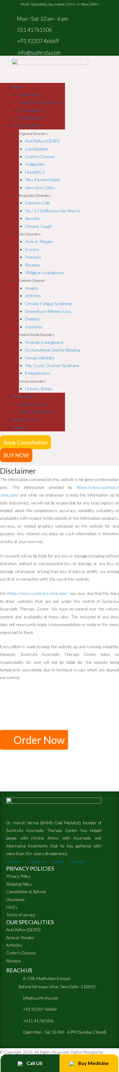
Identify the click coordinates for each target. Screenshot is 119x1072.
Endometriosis (37, 373)
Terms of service (20, 914)
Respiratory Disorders (35, 195)
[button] (25, 442)
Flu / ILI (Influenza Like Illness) (52, 210)
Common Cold (37, 202)
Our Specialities (26, 125)
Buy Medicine (93, 1063)
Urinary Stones (38, 388)
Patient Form (24, 419)
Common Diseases (32, 280)
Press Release (31, 110)
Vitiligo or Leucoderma (44, 272)
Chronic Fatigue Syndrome (48, 303)
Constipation (36, 148)
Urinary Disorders (32, 381)
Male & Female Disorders (36, 335)
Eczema (31, 249)
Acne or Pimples (39, 241)
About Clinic (30, 94)
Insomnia (33, 326)
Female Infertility (40, 357)
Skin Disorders (30, 234)
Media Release (31, 117)
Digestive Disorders (33, 134)
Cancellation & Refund (26, 891)
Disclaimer (15, 899)
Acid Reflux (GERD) (42, 140)
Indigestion (35, 164)
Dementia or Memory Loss (48, 311)
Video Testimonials (35, 411)
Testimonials (24, 396)
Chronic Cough (38, 226)
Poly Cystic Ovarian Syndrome (52, 365)
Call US (34, 1063)
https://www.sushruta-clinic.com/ (37, 593)
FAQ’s (11, 907)
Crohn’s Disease (40, 156)
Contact (20, 427)
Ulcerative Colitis (40, 187)
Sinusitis (33, 218)
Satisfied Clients (33, 404)
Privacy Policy (18, 876)
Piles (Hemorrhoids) (42, 179)
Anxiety (31, 288)
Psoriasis (33, 257)
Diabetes (33, 318)
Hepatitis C (35, 172)
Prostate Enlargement (44, 342)
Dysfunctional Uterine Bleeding (52, 349)
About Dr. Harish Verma (40, 102)
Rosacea (32, 264)
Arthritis (33, 295)
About (18, 86)
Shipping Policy (19, 883)
